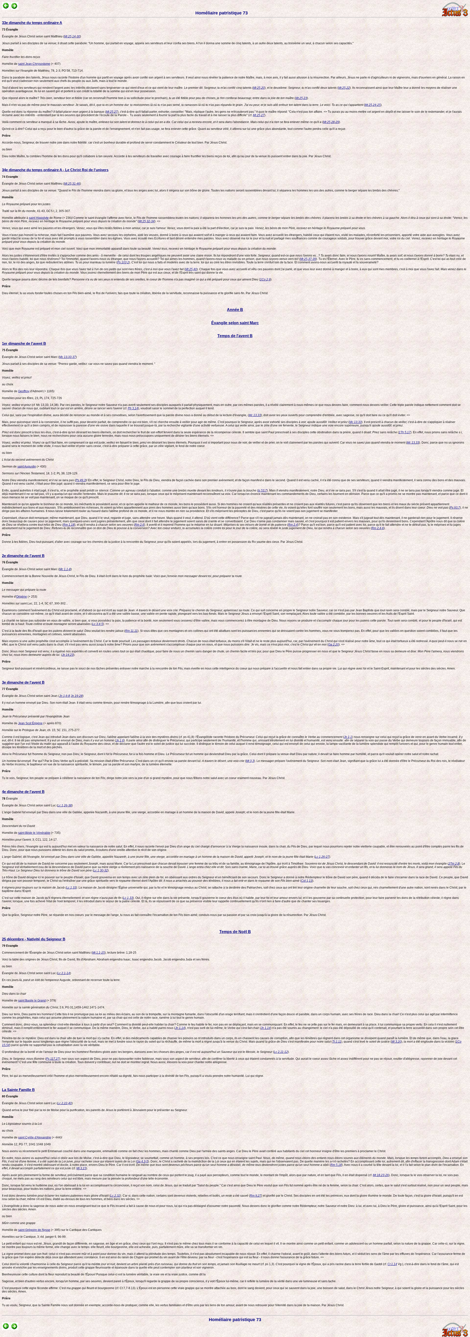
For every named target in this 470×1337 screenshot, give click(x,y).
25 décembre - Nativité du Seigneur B (33, 939)
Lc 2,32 (115, 1195)
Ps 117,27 (52, 1058)
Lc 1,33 (71, 887)
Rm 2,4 (293, 524)
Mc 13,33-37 (67, 357)
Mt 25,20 (259, 87)
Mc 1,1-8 (65, 569)
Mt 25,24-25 (373, 105)
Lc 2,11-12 (281, 1052)
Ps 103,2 (123, 262)
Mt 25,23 (301, 98)
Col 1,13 (306, 880)
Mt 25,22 (344, 87)
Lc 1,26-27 (322, 856)
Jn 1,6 (120, 740)
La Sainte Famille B (18, 1090)
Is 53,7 (262, 490)
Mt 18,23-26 (381, 1175)
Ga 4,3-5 (142, 1161)
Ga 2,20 (333, 644)
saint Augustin (26, 466)
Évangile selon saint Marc (235, 323)
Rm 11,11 (131, 631)
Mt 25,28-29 (331, 122)
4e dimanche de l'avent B (23, 792)
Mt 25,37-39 (308, 259)
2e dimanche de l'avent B (23, 556)
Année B (235, 310)
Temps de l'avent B (235, 336)
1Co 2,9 (265, 279)
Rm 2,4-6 (378, 528)
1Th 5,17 (405, 432)
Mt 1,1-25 (98, 952)
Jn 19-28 (76, 696)
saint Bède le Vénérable (34, 833)
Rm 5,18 (336, 1165)
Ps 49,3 (81, 480)
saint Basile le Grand (32, 1000)
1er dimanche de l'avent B (24, 343)
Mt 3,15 (81, 1168)
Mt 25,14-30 (72, 36)
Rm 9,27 (255, 1195)
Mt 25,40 (191, 269)
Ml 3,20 (396, 1041)
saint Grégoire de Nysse (34, 1230)
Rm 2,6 (139, 524)
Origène (21, 596)
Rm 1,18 (68, 524)
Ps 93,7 (455, 507)
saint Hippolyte (39, 218)
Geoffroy (23, 391)
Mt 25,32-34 (146, 221)
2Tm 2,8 (453, 863)
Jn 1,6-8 (64, 696)
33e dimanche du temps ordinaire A (32, 23)
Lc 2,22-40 (65, 1103)
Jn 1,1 (348, 737)
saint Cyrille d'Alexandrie (34, 1137)
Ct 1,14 (392, 1264)
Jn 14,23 (67, 655)
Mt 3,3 (250, 761)
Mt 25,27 (112, 111)
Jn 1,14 (180, 1028)
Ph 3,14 (133, 408)
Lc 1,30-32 (101, 870)
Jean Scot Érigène (30, 723)
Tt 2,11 (336, 1041)
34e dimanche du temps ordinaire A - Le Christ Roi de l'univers (55, 170)
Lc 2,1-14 (64, 973)
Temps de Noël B (235, 932)
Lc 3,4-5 (97, 624)
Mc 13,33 (255, 415)
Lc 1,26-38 (65, 805)
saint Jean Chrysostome (34, 64)
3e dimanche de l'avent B (23, 682)
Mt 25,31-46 (72, 183)
